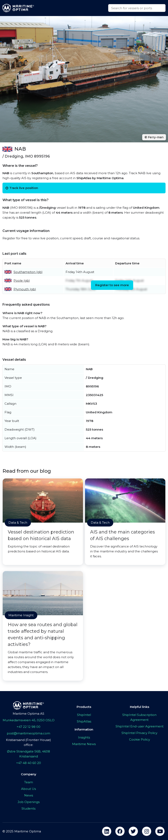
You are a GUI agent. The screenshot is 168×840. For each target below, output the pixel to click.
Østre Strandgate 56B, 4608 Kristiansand (28, 753)
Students (28, 808)
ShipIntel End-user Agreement (139, 726)
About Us (28, 789)
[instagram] (146, 831)
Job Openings (29, 802)
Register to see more (112, 285)
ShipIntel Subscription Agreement (139, 717)
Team (28, 782)
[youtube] (160, 831)
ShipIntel (84, 715)
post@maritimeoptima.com (28, 733)
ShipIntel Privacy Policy (139, 733)
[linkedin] (106, 831)
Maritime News (84, 744)
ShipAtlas (84, 721)
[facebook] (120, 831)
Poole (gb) (22, 280)
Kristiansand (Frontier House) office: (28, 742)
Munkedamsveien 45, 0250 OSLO (28, 720)
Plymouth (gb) (25, 289)
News (28, 795)
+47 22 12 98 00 (28, 727)
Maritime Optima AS (28, 714)
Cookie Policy (139, 739)
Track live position (23, 188)
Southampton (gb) (28, 272)
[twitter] (133, 831)
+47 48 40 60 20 (28, 763)
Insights (84, 737)
